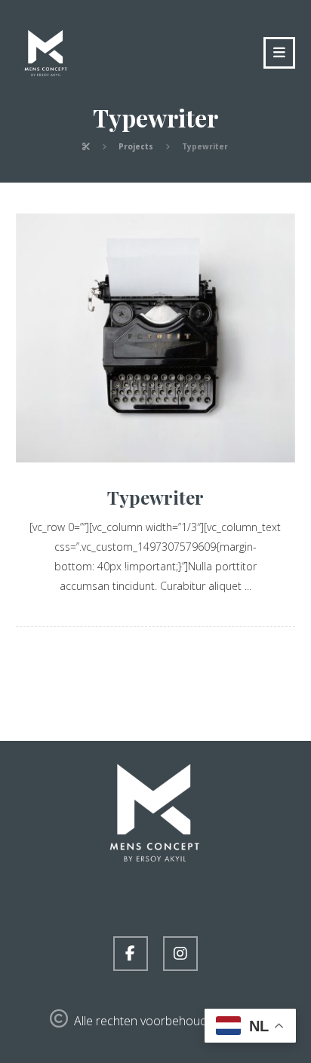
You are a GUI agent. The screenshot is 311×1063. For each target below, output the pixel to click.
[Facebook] (130, 953)
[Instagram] (180, 953)
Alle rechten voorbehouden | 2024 (167, 1020)
